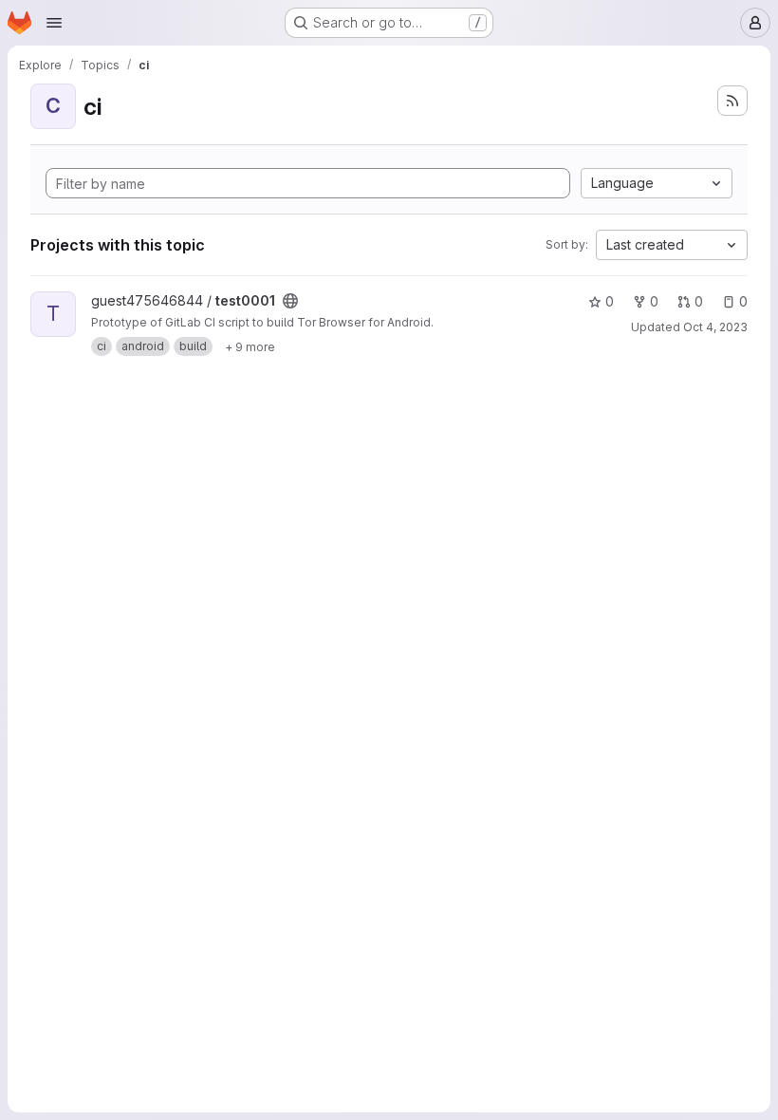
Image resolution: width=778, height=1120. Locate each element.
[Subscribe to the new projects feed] (732, 100)
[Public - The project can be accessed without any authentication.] (290, 300)
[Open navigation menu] (54, 23)
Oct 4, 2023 (715, 327)
